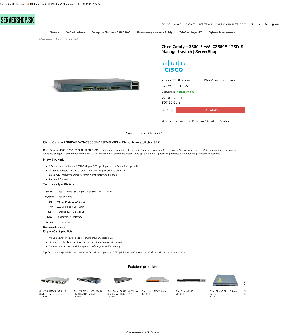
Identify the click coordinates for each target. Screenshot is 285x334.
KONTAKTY (190, 24)
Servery (54, 32)
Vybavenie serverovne (222, 32)
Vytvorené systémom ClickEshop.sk (142, 332)
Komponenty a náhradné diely (154, 32)
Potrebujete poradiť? (151, 133)
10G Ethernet (72, 39)
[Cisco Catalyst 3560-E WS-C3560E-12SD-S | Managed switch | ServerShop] (96, 84)
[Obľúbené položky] (258, 24)
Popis (129, 133)
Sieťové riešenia (75, 32)
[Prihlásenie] (266, 24)
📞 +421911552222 (89, 4)
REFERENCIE (206, 24)
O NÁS (177, 24)
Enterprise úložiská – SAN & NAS (111, 32)
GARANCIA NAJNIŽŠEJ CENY (231, 24)
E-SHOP (166, 24)
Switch (59, 39)
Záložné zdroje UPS (190, 32)
